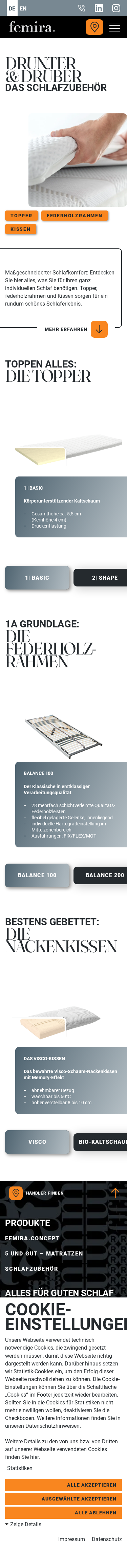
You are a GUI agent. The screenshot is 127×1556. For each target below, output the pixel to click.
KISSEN (20, 229)
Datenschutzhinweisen (52, 1426)
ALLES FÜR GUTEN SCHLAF (59, 1293)
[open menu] (111, 27)
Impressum (71, 1539)
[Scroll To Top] (115, 1193)
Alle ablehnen (96, 1512)
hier (34, 1457)
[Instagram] (116, 8)
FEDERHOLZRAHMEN (75, 215)
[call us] (82, 8)
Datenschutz (107, 1539)
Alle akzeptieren (92, 1485)
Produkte (27, 1223)
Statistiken (19, 1468)
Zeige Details (25, 1524)
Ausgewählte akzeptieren (79, 1499)
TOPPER (21, 215)
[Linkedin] (99, 8)
